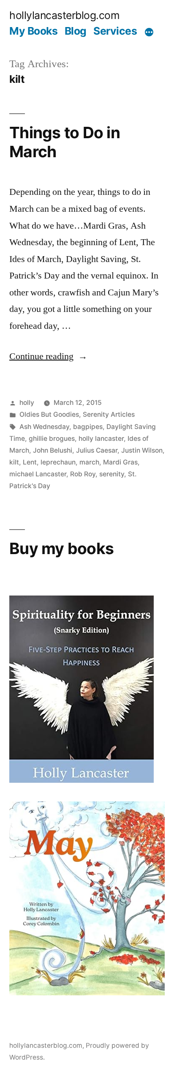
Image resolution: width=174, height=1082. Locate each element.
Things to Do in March (64, 142)
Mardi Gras (120, 462)
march (89, 462)
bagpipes (88, 427)
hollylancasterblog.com (64, 15)
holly (26, 403)
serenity (111, 474)
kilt (14, 462)
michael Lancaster (37, 474)
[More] (149, 32)
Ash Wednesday (44, 427)
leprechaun (58, 462)
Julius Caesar (96, 450)
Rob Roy (82, 474)
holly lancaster (101, 438)
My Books (33, 31)
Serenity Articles (109, 414)
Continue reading (48, 356)
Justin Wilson (142, 450)
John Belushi (52, 450)
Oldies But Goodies (49, 414)
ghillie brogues (52, 438)
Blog (76, 31)
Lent (30, 462)
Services (115, 31)
